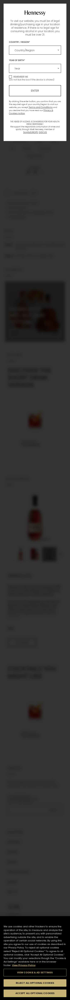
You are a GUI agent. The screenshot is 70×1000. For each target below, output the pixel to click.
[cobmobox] (35, 50)
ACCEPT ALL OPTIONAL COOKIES (35, 993)
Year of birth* (17, 60)
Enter (35, 91)
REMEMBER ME (20, 77)
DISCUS (43, 132)
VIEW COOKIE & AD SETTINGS (35, 972)
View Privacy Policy (24, 965)
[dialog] (35, 500)
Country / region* (19, 42)
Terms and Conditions (41, 107)
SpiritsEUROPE (30, 132)
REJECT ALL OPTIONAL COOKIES (35, 983)
